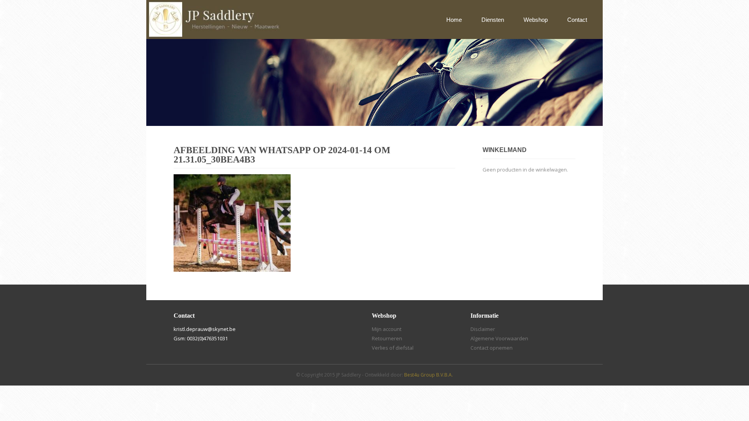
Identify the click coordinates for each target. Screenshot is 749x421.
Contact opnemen (491, 347)
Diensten (492, 19)
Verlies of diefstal (393, 347)
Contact (577, 19)
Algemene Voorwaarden (499, 338)
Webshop (536, 19)
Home (454, 19)
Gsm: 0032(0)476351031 (201, 338)
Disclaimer (482, 329)
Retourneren (387, 338)
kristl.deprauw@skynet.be (205, 329)
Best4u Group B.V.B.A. (428, 374)
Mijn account (386, 329)
